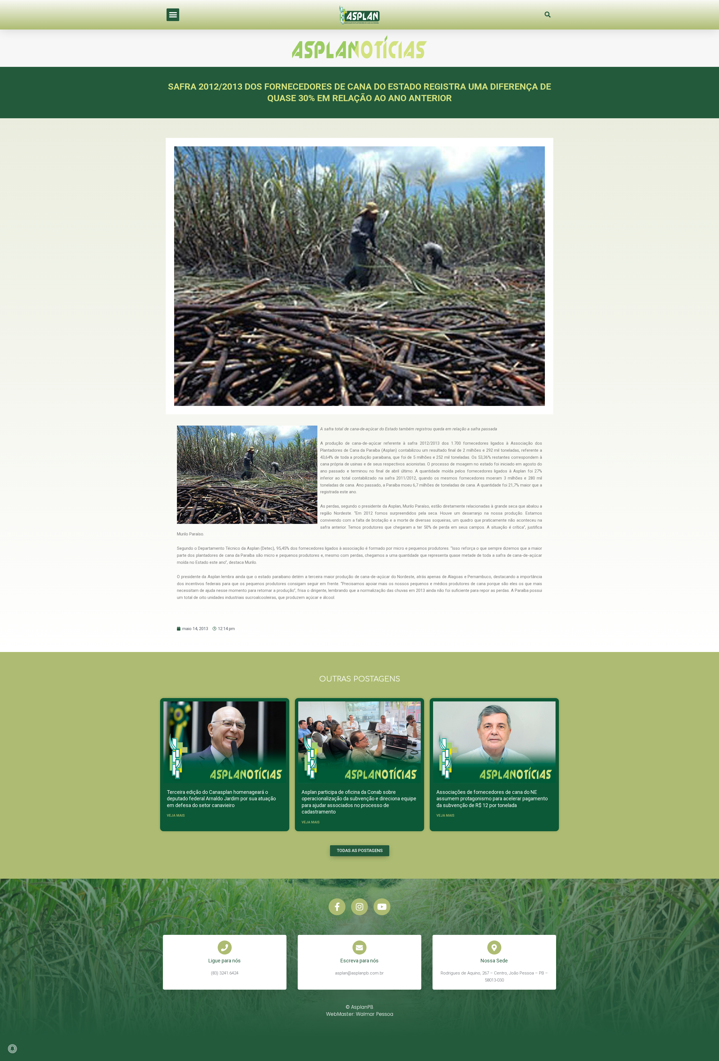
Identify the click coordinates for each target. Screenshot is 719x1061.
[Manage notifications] (12, 1048)
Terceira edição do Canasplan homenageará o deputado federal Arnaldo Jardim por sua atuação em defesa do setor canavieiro (221, 798)
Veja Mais (176, 815)
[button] (173, 14)
